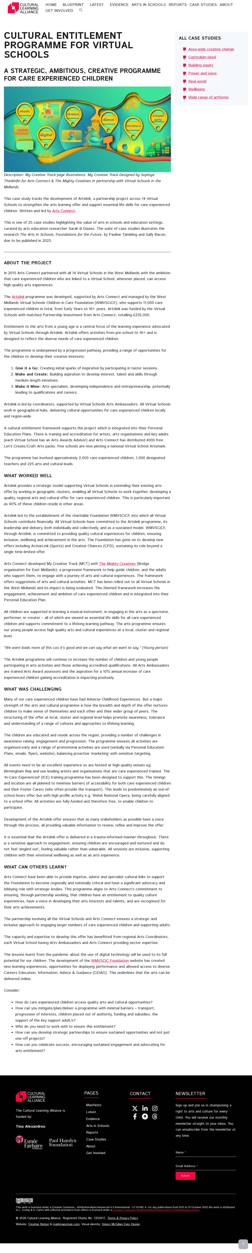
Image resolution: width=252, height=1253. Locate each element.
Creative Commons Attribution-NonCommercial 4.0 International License (156, 1210)
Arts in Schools (97, 1126)
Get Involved (59, 10)
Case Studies (203, 4)
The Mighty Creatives (117, 563)
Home (51, 4)
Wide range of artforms (208, 97)
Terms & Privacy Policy (122, 1218)
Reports (178, 4)
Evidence (119, 4)
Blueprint (73, 4)
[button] (81, 11)
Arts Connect (63, 211)
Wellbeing (196, 89)
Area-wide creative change (211, 49)
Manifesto (93, 1105)
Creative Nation (38, 1224)
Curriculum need (202, 57)
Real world (197, 81)
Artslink (18, 297)
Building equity (200, 65)
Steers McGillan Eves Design (121, 1224)
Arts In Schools (149, 4)
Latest (97, 4)
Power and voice (202, 73)
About (226, 4)
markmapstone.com (66, 1224)
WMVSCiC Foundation (110, 960)
